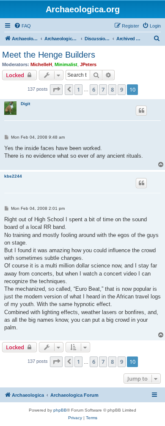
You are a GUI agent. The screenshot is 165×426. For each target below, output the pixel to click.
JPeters (88, 64)
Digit (25, 103)
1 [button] (78, 89)
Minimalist (66, 64)
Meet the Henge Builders (48, 54)
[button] (56, 89)
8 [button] (112, 89)
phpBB (60, 410)
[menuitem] (22, 26)
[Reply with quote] (141, 111)
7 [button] (103, 89)
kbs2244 (13, 176)
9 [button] (121, 89)
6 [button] (93, 89)
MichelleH (41, 64)
